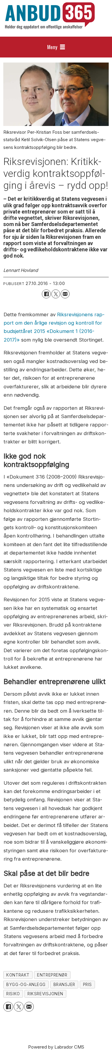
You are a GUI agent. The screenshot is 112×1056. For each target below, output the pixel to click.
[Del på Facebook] (46, 293)
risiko (13, 993)
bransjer (64, 984)
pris (87, 984)
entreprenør (52, 975)
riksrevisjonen (45, 993)
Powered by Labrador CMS (56, 1047)
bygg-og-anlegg (25, 984)
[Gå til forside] (50, 15)
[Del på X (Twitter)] (55, 293)
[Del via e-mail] (65, 293)
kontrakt (17, 975)
